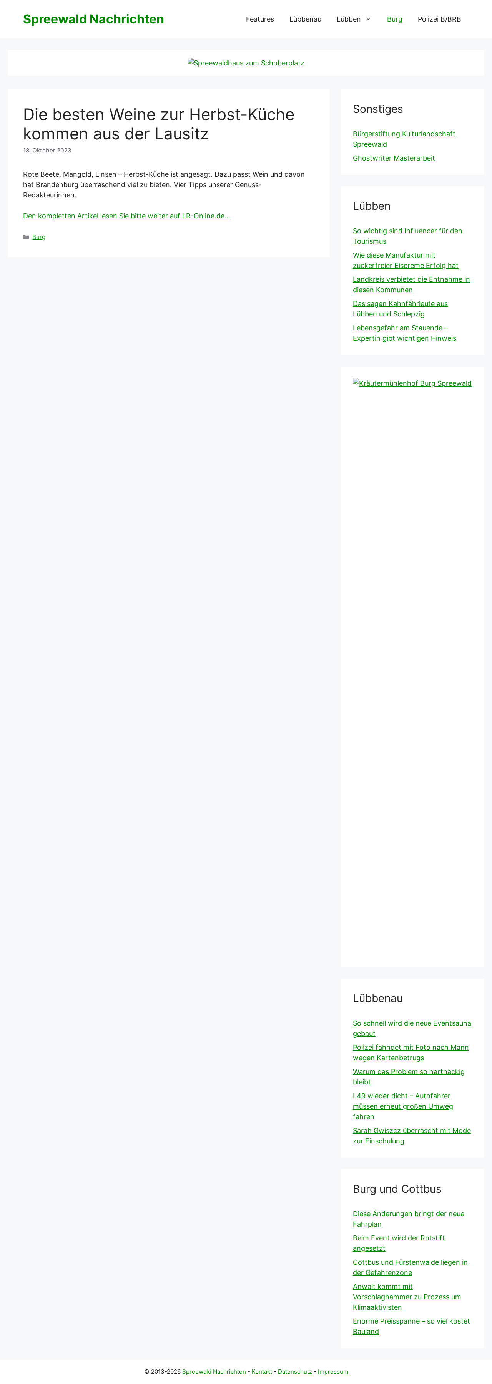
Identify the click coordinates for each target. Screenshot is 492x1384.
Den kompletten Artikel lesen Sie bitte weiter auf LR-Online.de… (126, 216)
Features (260, 19)
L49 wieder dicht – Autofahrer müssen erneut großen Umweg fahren (403, 1106)
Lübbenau (305, 19)
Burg (394, 19)
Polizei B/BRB (439, 19)
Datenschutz (295, 1371)
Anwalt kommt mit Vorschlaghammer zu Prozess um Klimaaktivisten (407, 1296)
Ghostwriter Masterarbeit (394, 158)
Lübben (349, 19)
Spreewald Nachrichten (93, 19)
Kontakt (262, 1371)
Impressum (333, 1371)
